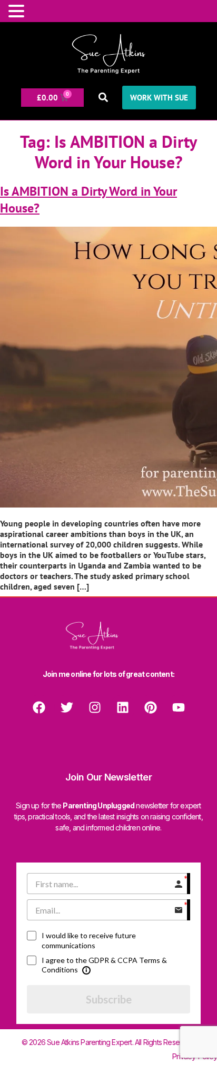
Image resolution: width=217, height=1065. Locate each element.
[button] (103, 97)
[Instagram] (94, 707)
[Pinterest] (150, 707)
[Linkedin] (122, 707)
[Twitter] (67, 707)
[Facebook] (39, 707)
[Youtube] (178, 707)
